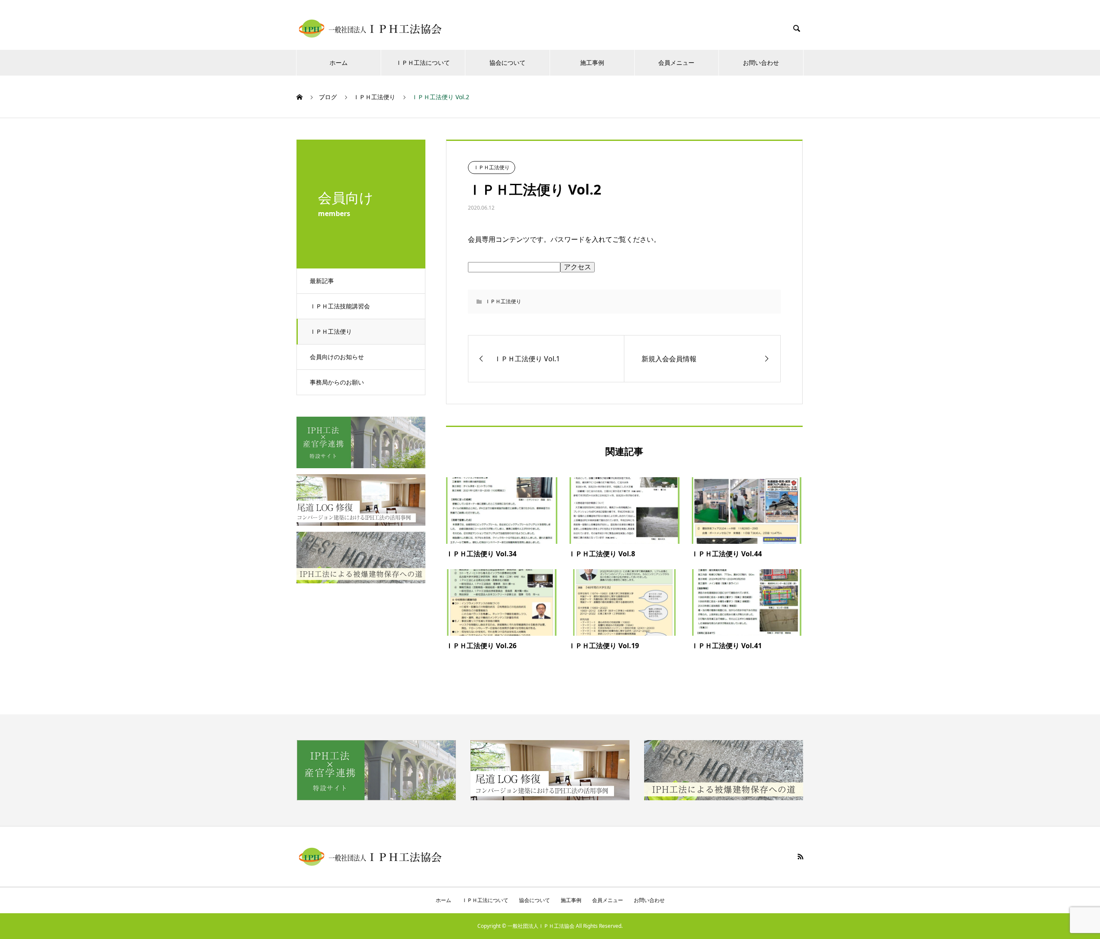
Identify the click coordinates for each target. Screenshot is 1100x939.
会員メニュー (676, 62)
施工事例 (592, 62)
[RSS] (801, 857)
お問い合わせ (761, 62)
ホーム (339, 62)
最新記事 (322, 281)
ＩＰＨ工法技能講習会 (340, 306)
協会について (507, 62)
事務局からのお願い (337, 382)
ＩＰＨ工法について (423, 62)
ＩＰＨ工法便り (331, 331)
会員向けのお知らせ (337, 357)
